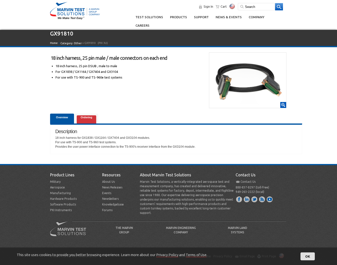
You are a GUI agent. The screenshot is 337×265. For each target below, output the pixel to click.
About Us (108, 181)
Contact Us (248, 181)
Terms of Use (196, 255)
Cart (224, 6)
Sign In (208, 6)
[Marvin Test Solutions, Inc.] (75, 19)
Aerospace (57, 187)
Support (201, 17)
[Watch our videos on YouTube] (270, 199)
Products (178, 17)
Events (106, 193)
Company (256, 17)
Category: (71, 43)
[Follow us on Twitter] (254, 199)
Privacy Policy (167, 255)
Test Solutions (149, 17)
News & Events (229, 17)
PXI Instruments (61, 210)
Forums (107, 210)
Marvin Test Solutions (70, 232)
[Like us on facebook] (239, 199)
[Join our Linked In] (247, 199)
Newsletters (110, 198)
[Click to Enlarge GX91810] (247, 105)
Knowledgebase (113, 204)
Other (78, 43)
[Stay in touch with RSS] (262, 199)
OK (307, 256)
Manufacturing (60, 193)
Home (54, 42)
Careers (142, 25)
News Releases (112, 187)
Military (55, 181)
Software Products (63, 204)
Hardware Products (63, 198)
